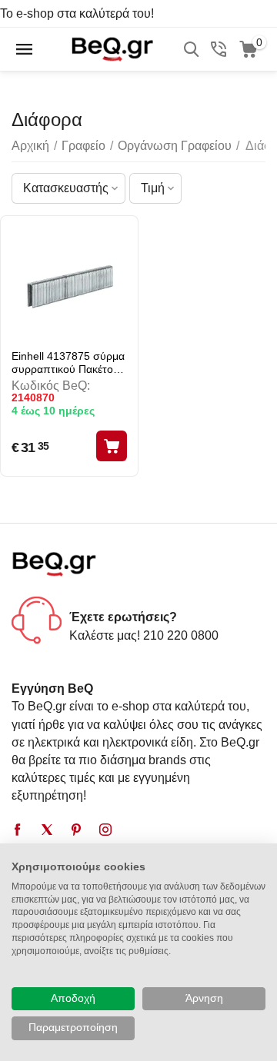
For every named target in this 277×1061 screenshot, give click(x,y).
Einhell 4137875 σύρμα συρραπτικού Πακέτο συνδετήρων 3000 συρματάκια (68, 362)
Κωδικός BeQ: (51, 385)
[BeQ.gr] (112, 48)
